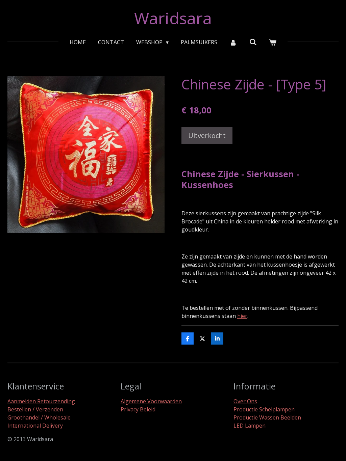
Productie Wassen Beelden (267, 417)
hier (242, 316)
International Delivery (35, 425)
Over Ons (245, 401)
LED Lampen (249, 425)
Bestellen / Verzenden (35, 409)
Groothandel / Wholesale (39, 417)
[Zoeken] (253, 41)
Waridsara (173, 18)
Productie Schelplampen (264, 409)
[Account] (233, 42)
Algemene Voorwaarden (151, 401)
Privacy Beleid (138, 409)
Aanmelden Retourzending (41, 401)
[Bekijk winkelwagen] (273, 42)
